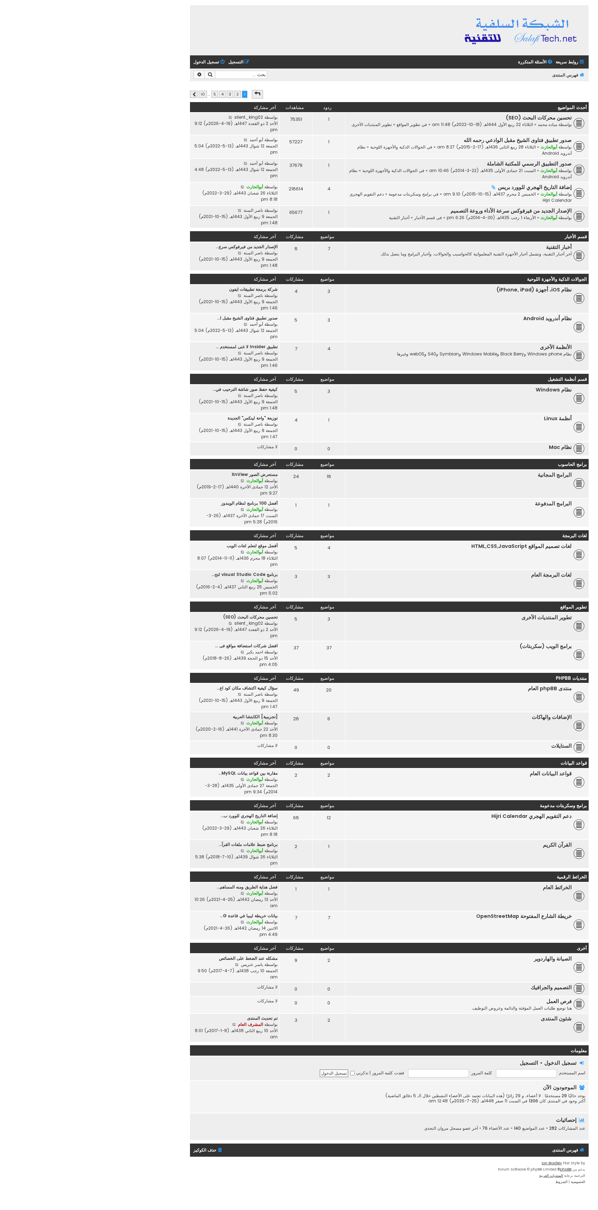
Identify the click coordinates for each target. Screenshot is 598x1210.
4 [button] (222, 94)
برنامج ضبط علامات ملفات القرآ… (248, 844)
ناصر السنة (253, 210)
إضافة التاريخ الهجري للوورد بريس (535, 187)
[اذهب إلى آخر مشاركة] (230, 117)
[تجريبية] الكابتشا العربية (255, 717)
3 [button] (230, 94)
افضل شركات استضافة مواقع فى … (246, 646)
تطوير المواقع (408, 124)
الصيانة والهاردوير (553, 958)
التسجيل (529, 1062)
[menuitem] (535, 62)
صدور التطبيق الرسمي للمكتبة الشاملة (529, 163)
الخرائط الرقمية (572, 877)
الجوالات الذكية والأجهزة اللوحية (397, 147)
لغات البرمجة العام (551, 574)
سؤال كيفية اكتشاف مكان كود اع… (247, 688)
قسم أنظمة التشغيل (567, 379)
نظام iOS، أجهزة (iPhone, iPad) (534, 289)
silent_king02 (248, 117)
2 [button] (237, 94)
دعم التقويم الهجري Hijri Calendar (531, 816)
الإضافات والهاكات (552, 717)
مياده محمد (547, 124)
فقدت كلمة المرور (388, 1073)
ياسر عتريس (252, 964)
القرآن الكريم (557, 844)
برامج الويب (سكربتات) (546, 646)
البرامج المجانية (555, 474)
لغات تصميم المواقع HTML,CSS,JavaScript (521, 546)
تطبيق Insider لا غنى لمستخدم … (247, 347)
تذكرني (361, 1073)
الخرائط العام (557, 887)
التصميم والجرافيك (551, 987)
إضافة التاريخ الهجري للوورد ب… (249, 816)
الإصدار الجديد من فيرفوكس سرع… (247, 247)
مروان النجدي (436, 1128)
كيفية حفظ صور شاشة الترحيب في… (245, 389)
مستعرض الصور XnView (255, 474)
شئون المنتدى (556, 1018)
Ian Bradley (552, 1163)
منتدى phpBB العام (550, 688)
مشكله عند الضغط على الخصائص (248, 958)
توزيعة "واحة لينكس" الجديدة (253, 418)
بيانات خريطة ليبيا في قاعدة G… (249, 916)
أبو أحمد (256, 140)
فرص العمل (559, 1001)
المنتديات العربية (551, 1175)
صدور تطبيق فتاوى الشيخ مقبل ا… (247, 318)
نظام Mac (560, 447)
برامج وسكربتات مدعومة (410, 194)
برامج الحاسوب (572, 464)
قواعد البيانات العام (551, 773)
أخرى (582, 948)
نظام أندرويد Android (547, 318)
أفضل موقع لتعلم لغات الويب (252, 546)
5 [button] (215, 94)
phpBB (565, 1169)
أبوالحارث (549, 147)
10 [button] (203, 94)
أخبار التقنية (399, 217)
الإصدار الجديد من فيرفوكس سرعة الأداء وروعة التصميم (511, 210)
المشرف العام (250, 1024)
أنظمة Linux (558, 418)
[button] (257, 94)
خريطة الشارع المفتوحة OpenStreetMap (524, 916)
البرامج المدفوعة (553, 503)
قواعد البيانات (574, 763)
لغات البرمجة (574, 535)
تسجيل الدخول (560, 1062)
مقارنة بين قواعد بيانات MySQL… (248, 773)
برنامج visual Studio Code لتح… (244, 574)
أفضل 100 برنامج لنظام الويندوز (249, 503)
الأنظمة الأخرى (556, 347)
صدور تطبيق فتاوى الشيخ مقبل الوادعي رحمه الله (518, 140)
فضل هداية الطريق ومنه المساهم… (247, 887)
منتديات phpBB (571, 678)
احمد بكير (254, 652)
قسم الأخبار (424, 217)
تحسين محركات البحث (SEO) (539, 117)
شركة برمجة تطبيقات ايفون (253, 289)
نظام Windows (554, 389)
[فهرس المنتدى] (521, 30)
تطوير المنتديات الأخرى (372, 124)
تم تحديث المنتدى (262, 1018)
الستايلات (561, 745)
